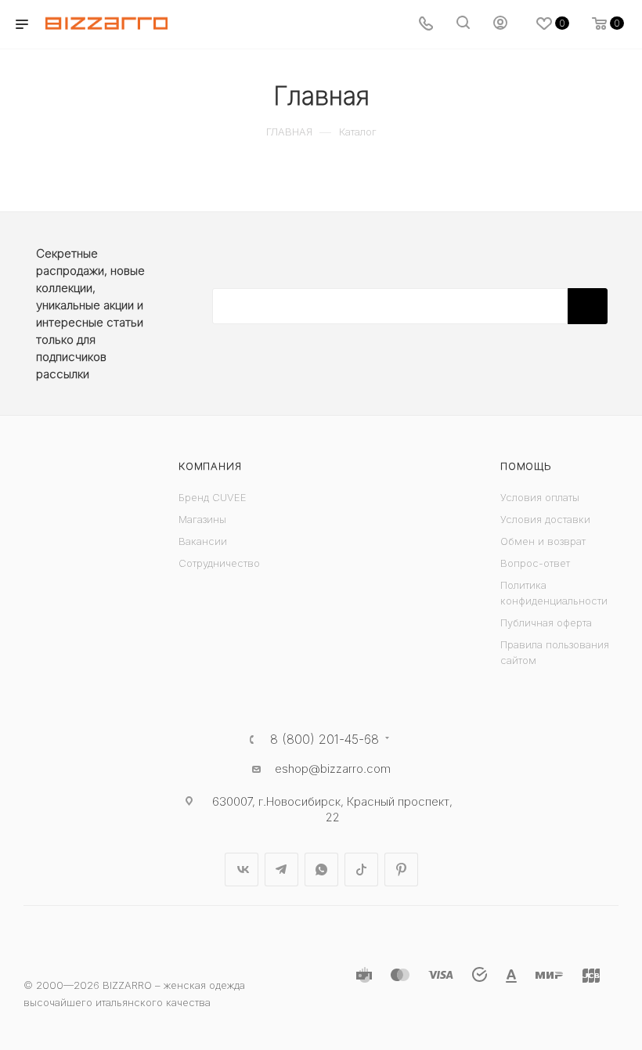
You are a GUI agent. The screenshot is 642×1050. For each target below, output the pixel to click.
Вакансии (203, 541)
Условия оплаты (539, 497)
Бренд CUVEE (213, 497)
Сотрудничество (219, 563)
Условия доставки (545, 519)
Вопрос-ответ (535, 563)
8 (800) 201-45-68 (324, 739)
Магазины (202, 519)
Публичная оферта (546, 622)
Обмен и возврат (543, 541)
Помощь (526, 466)
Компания (210, 466)
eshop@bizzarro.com (333, 768)
